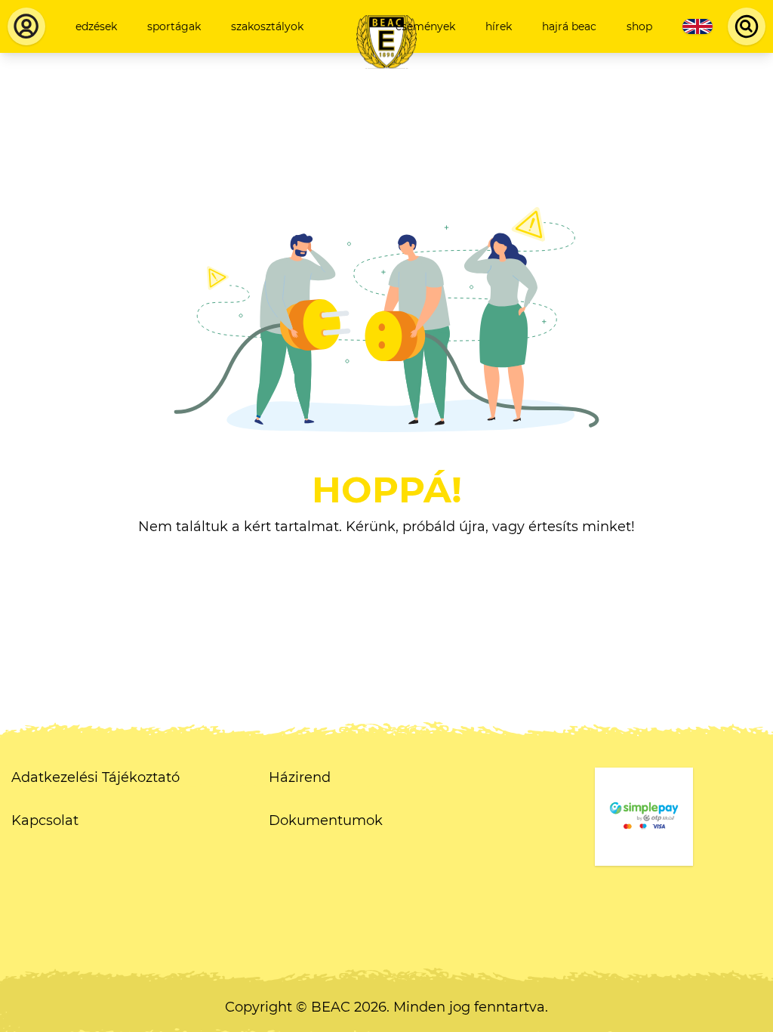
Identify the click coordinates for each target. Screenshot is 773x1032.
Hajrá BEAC (569, 26)
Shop (639, 26)
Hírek (498, 26)
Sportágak (174, 26)
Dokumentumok (326, 820)
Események (425, 26)
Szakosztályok (267, 26)
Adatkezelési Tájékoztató (95, 777)
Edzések (96, 26)
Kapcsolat (45, 820)
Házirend (300, 777)
